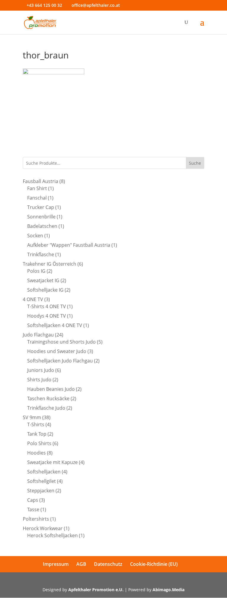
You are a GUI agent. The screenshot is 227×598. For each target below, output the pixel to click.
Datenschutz (108, 564)
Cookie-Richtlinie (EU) (154, 564)
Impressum (56, 564)
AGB (81, 564)
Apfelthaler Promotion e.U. (96, 589)
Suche (195, 163)
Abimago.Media (168, 589)
